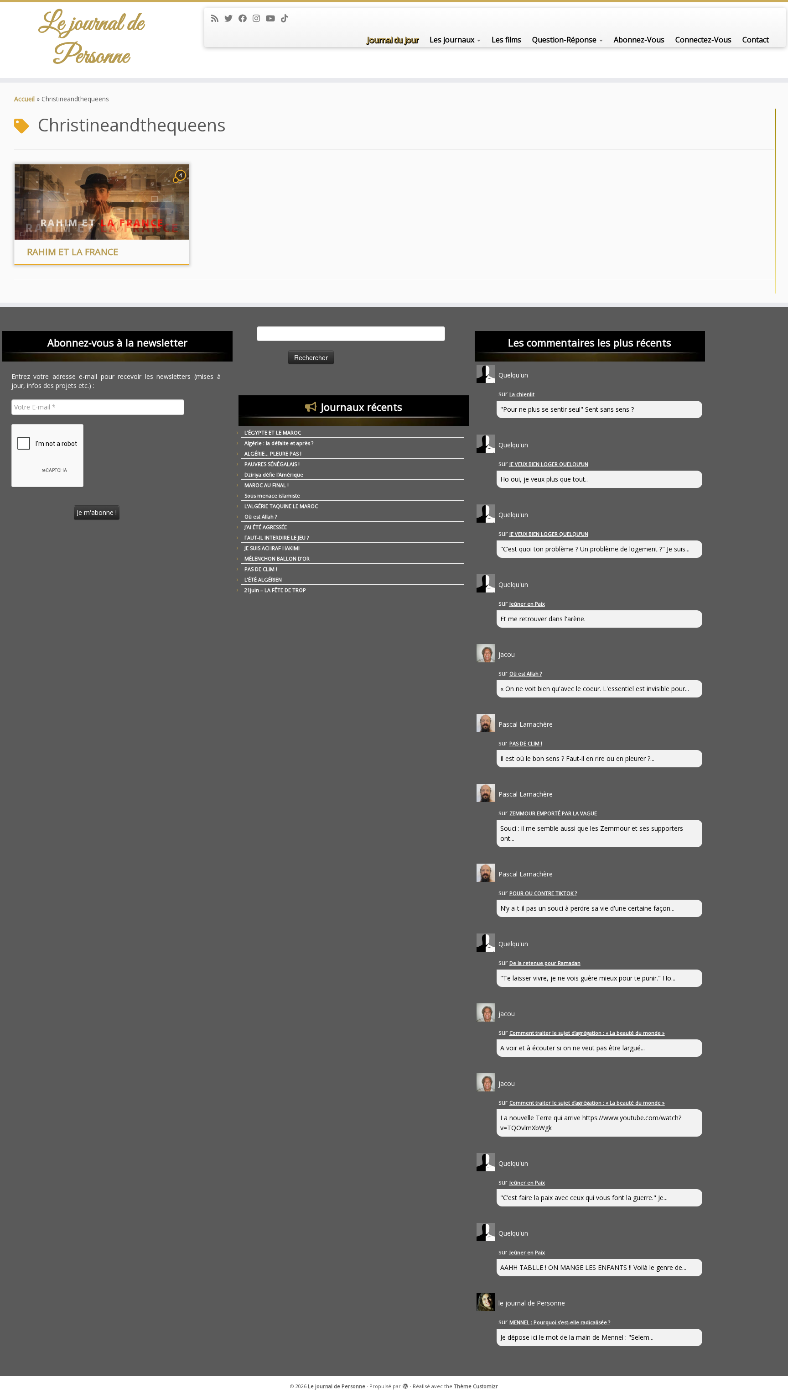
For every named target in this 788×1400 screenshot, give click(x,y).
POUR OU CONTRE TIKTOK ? (543, 893)
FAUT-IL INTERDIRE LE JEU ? (276, 537)
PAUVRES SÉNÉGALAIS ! (272, 464)
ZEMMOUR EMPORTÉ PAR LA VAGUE (553, 813)
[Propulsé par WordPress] (405, 1384)
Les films (506, 40)
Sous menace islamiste (272, 495)
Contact (755, 40)
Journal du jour (393, 40)
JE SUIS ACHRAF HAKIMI (272, 548)
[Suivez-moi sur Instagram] (259, 18)
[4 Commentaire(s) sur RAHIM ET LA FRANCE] (181, 183)
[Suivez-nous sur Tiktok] (287, 18)
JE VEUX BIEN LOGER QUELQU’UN (548, 464)
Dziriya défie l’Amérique (273, 474)
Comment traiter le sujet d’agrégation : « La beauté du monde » (587, 1032)
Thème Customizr (476, 1386)
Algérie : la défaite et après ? (278, 443)
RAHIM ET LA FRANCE (72, 252)
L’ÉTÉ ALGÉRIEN (263, 579)
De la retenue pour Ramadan (545, 963)
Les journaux (453, 40)
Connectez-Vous (703, 40)
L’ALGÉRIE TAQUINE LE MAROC (281, 506)
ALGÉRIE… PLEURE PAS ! (272, 453)
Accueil (24, 98)
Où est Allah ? (260, 516)
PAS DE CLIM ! (260, 569)
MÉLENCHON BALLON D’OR (277, 558)
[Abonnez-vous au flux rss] (217, 18)
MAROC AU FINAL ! (266, 485)
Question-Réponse (565, 40)
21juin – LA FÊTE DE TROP (275, 590)
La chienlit (521, 394)
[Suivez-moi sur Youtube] (273, 18)
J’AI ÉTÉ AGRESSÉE (265, 527)
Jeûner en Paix (527, 603)
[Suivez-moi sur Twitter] (231, 18)
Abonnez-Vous (639, 40)
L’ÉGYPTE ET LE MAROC (272, 432)
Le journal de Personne (91, 40)
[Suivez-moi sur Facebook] (245, 18)
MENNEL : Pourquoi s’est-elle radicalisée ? (559, 1322)
